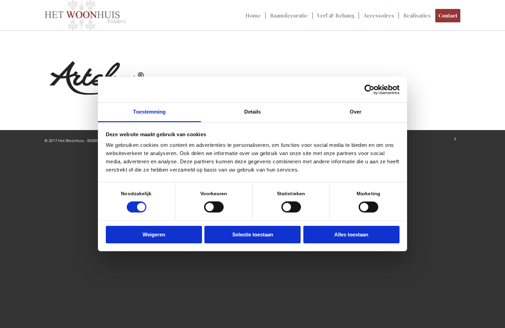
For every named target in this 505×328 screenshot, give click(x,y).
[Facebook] (455, 139)
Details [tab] (252, 112)
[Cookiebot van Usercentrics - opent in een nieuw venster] (369, 89)
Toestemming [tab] (149, 112)
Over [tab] (355, 112)
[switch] (214, 207)
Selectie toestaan (252, 234)
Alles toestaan (351, 234)
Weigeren (154, 234)
